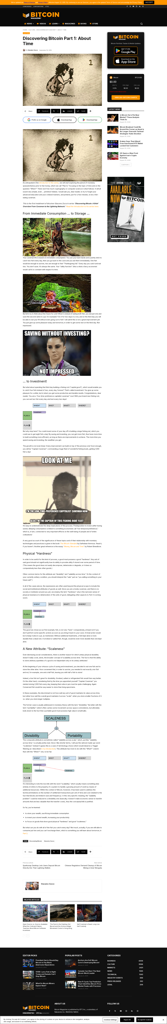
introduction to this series (49, 183)
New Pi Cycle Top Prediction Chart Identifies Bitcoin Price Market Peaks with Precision (89, 984)
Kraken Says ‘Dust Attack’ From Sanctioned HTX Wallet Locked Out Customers (131, 143)
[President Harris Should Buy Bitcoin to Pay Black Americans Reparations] (28, 963)
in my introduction (48, 749)
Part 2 (25, 833)
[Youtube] (133, 6)
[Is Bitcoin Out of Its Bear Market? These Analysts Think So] (112, 118)
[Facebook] (127, 6)
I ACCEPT (149, 2)
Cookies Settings (110, 1020)
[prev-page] (24, 935)
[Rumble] (136, 6)
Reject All (127, 1020)
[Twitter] (130, 6)
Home (25, 30)
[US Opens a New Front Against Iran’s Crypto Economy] (112, 156)
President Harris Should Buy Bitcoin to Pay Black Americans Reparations (47, 962)
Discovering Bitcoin (36, 841)
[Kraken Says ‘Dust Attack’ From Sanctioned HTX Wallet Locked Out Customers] (112, 144)
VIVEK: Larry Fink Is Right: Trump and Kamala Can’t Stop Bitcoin (46, 974)
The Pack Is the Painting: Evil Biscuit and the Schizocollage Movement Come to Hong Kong (61, 926)
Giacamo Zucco (33, 50)
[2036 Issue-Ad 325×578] (125, 209)
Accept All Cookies (145, 1020)
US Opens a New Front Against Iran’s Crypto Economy (129, 155)
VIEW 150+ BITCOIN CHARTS (126, 97)
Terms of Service (29, 2)
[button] (141, 23)
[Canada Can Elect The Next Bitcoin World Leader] (70, 974)
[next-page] (27, 935)
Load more (125, 164)
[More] (90, 111)
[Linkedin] (139, 6)
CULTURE (32, 30)
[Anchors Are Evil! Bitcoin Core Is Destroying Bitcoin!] (70, 963)
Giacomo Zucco (49, 841)
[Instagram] (143, 6)
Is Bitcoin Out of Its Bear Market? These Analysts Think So (129, 117)
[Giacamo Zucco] (24, 50)
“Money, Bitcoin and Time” (73, 546)
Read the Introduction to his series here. (82, 206)
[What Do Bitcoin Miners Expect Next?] (28, 986)
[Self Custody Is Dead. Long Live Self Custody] (89, 913)
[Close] (163, 1019)
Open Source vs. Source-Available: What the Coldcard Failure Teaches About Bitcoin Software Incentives (35, 927)
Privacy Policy (43, 2)
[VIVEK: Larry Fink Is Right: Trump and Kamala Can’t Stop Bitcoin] (28, 974)
